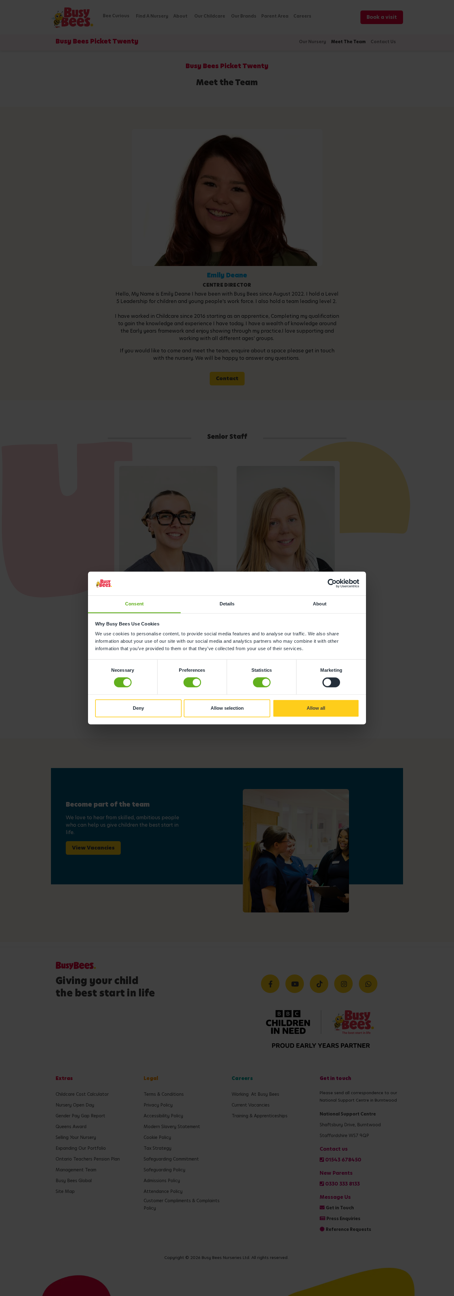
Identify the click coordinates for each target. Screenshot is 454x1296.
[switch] (192, 682)
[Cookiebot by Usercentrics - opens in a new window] (332, 583)
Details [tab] (227, 603)
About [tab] (319, 603)
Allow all (316, 708)
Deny (138, 708)
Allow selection (227, 708)
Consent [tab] (134, 603)
